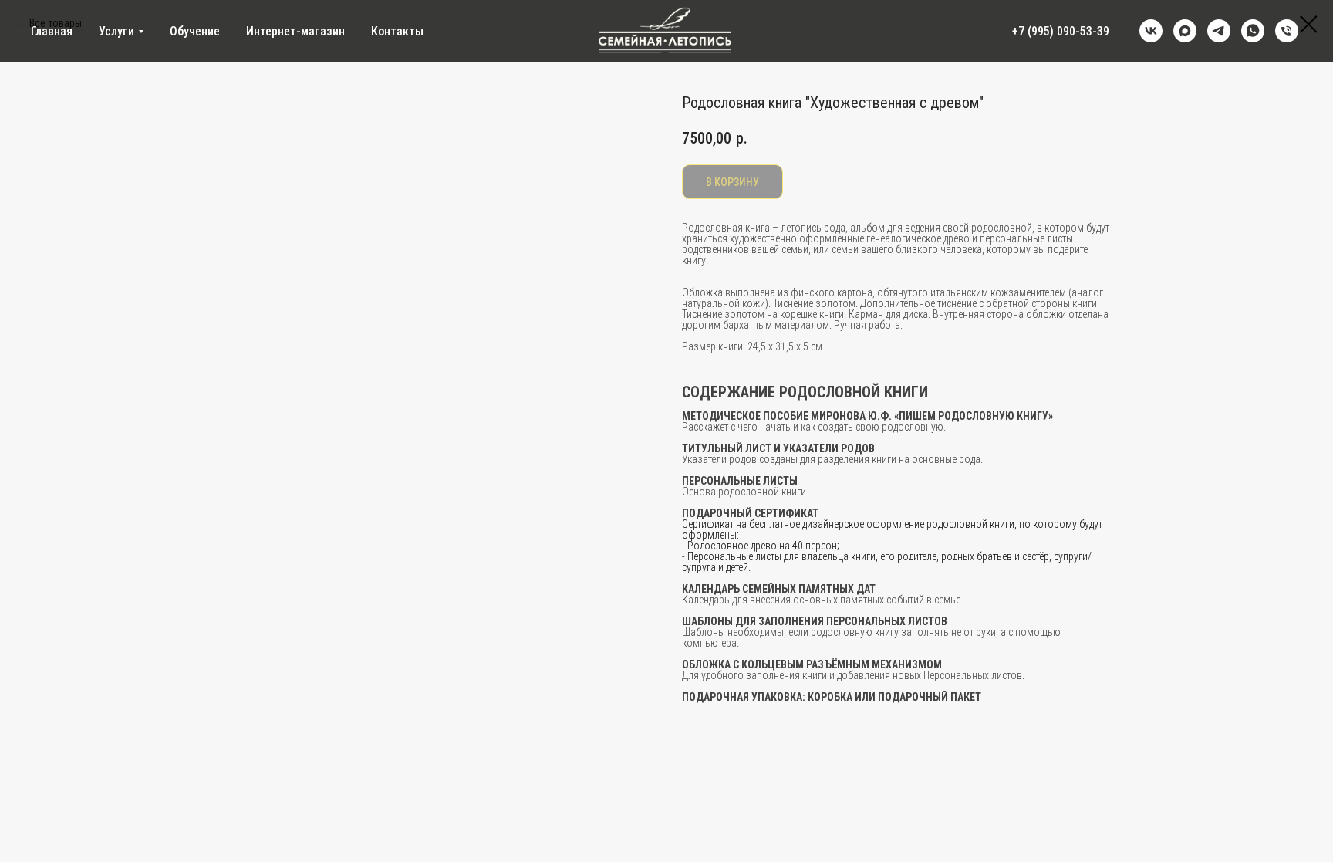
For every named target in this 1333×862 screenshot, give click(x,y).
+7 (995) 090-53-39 (1060, 31)
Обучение (195, 31)
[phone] (1286, 30)
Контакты (397, 31)
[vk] (1151, 30)
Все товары (55, 23)
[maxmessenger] (1184, 30)
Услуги (116, 31)
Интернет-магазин (295, 31)
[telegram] (1218, 30)
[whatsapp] (1252, 30)
